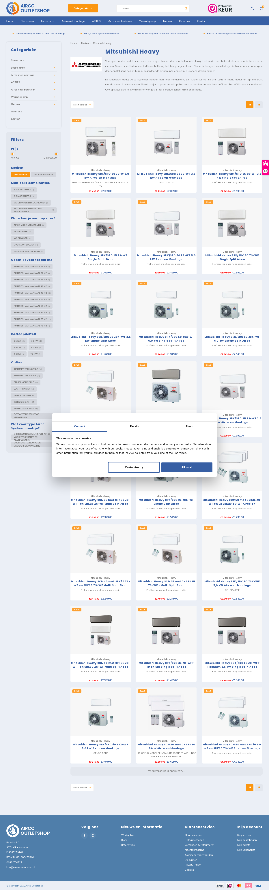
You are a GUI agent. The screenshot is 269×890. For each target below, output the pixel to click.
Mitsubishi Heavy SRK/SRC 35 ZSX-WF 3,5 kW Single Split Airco (100, 339)
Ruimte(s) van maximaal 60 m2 (32, 312)
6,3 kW (36, 347)
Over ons (184, 21)
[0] (261, 8)
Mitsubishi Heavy (43, 174)
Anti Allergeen (24, 395)
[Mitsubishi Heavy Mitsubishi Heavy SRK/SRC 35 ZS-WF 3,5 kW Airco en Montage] (166, 141)
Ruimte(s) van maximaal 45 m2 (32, 293)
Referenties (128, 844)
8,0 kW (19, 354)
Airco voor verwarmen (29, 225)
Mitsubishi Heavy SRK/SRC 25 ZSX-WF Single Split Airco (166, 502)
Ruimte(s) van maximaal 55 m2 (32, 306)
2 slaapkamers (24, 189)
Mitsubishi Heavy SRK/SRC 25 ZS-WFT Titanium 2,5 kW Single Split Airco (232, 665)
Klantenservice (193, 834)
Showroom (27, 21)
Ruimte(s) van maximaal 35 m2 (32, 279)
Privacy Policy (193, 864)
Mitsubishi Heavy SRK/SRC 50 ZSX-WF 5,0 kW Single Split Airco (166, 339)
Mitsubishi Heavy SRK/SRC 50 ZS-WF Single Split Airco (232, 257)
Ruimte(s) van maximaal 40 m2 (32, 286)
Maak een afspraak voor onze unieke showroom (163, 33)
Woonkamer (22, 238)
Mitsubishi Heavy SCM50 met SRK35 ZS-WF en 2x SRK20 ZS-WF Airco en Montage (232, 502)
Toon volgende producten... (166, 771)
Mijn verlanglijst (246, 849)
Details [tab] (134, 426)
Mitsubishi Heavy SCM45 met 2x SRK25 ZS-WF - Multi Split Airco (166, 583)
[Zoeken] (186, 8)
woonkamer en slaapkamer (31, 202)
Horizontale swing (27, 375)
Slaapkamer (22, 231)
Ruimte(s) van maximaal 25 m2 (32, 266)
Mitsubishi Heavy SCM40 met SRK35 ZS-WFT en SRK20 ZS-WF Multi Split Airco (100, 665)
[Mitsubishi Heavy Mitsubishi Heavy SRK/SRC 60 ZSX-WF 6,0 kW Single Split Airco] (232, 304)
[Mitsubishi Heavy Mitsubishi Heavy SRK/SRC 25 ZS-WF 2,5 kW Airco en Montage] (232, 385)
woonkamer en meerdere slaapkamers (34, 210)
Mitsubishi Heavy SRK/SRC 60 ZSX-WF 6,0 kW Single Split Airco (232, 339)
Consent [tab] (79, 426)
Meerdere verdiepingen (28, 251)
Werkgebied (128, 834)
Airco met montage (73, 21)
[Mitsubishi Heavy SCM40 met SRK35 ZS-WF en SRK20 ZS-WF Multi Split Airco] (100, 548)
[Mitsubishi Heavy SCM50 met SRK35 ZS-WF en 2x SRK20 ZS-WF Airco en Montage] (232, 467)
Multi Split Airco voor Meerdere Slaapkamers (34, 444)
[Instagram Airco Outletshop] (92, 835)
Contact (201, 21)
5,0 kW (19, 347)
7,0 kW (35, 354)
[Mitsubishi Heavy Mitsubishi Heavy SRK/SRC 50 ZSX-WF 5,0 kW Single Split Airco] (166, 304)
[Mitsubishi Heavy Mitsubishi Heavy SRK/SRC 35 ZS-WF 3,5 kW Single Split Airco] (232, 141)
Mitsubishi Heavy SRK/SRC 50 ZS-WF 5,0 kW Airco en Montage (166, 257)
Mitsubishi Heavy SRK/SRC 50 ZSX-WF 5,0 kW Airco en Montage (232, 583)
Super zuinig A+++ (26, 408)
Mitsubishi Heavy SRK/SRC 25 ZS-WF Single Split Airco (100, 257)
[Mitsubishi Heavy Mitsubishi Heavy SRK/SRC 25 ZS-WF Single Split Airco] (100, 222)
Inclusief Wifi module (28, 369)
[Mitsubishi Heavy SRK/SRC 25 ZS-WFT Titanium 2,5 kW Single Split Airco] (232, 630)
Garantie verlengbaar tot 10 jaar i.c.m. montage (40, 33)
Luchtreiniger (24, 389)
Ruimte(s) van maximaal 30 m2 (32, 273)
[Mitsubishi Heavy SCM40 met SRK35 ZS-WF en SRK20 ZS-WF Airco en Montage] (232, 711)
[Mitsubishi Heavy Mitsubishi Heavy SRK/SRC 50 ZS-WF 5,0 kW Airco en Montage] (166, 222)
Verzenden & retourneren (199, 844)
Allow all (186, 467)
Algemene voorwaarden (199, 854)
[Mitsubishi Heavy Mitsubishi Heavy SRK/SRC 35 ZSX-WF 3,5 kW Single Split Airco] (100, 304)
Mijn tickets (243, 844)
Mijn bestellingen (247, 839)
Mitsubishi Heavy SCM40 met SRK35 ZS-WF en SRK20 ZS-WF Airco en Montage (232, 746)
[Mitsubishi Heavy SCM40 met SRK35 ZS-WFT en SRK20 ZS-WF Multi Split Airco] (100, 630)
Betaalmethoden (194, 839)
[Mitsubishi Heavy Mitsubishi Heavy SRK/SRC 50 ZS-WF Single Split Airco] (232, 222)
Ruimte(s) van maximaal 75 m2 (32, 325)
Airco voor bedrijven (120, 21)
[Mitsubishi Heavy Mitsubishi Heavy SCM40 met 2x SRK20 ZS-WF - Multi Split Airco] (100, 385)
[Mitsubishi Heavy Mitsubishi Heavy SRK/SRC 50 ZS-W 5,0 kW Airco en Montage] (100, 141)
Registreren (244, 834)
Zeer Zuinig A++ (24, 402)
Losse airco (47, 21)
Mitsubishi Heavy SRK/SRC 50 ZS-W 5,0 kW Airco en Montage (100, 175)
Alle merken (20, 174)
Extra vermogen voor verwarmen (34, 416)
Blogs (124, 839)
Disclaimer (191, 859)
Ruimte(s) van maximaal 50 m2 (32, 299)
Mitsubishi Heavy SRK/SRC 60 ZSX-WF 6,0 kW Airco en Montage (100, 746)
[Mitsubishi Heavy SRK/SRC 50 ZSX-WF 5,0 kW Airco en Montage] (232, 548)
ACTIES (96, 21)
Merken (167, 21)
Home (10, 21)
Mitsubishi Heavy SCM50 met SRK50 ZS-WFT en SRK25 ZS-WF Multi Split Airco (100, 502)
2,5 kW (19, 341)
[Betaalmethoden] (220, 885)
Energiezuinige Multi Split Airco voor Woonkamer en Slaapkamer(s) (34, 437)
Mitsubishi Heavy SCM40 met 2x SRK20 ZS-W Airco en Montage (166, 746)
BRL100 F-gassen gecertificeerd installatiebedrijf (232, 33)
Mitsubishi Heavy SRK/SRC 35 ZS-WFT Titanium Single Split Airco (166, 665)
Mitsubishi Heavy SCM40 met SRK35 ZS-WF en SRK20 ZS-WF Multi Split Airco (100, 583)
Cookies (189, 869)
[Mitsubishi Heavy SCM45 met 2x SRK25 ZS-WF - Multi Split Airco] (166, 548)
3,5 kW (36, 341)
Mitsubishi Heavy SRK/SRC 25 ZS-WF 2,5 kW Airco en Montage (232, 420)
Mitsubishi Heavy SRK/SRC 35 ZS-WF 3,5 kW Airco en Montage (166, 175)
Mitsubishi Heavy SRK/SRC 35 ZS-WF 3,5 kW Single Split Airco (232, 175)
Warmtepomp (147, 21)
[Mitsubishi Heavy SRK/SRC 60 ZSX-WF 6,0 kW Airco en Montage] (100, 711)
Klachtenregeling (194, 849)
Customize (132, 467)
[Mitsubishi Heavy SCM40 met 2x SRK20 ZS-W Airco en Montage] (166, 711)
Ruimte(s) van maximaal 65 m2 (32, 319)
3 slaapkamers (24, 196)
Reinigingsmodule (26, 382)
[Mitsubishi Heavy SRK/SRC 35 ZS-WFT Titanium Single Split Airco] (166, 630)
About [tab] (189, 426)
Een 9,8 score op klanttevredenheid (101, 33)
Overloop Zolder (26, 244)
